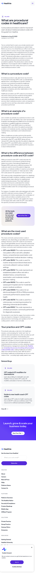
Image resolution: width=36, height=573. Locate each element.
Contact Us (4, 488)
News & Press (5, 479)
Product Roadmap (6, 506)
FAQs (3, 482)
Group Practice (6, 524)
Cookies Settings (17, 566)
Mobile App (4, 509)
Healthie (30, 346)
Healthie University (7, 542)
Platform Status (6, 485)
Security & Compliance (8, 503)
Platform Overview (7, 497)
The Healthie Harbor (7, 500)
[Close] (32, 547)
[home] (6, 3)
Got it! (17, 562)
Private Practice (6, 521)
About (3, 474)
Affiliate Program (6, 512)
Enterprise (4, 530)
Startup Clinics (5, 527)
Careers (3, 477)
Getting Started (6, 539)
